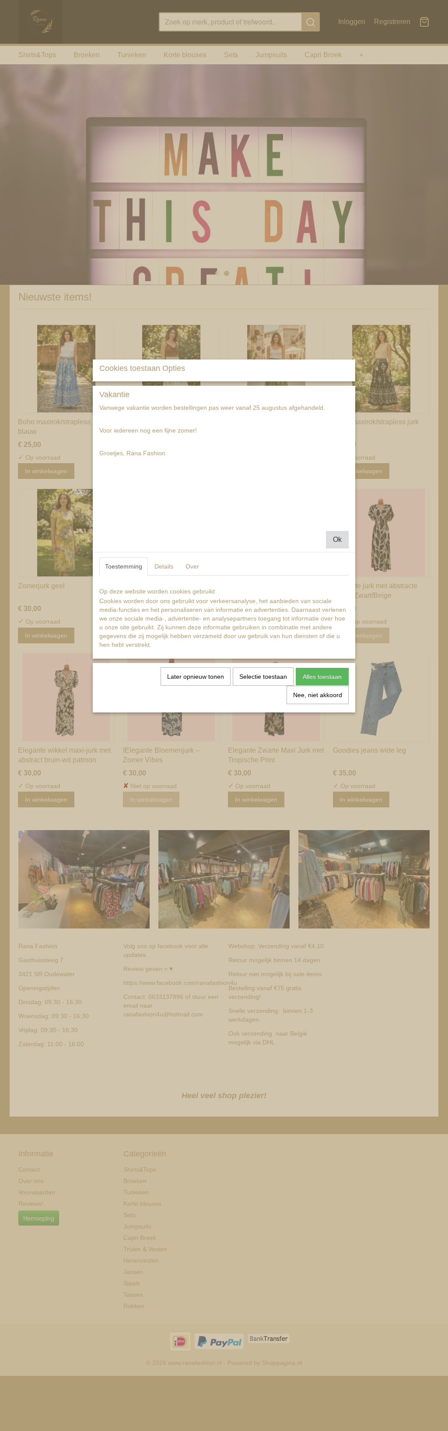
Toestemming (123, 566)
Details (163, 566)
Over (192, 566)
